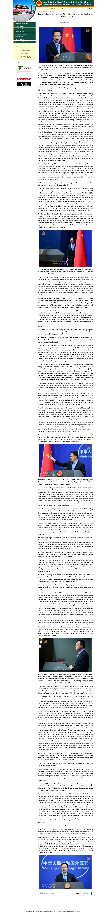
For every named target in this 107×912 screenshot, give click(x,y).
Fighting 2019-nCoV (25, 53)
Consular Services (19, 31)
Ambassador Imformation (21, 23)
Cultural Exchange (19, 39)
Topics (18, 46)
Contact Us (52, 8)
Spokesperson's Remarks (21, 42)
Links (62, 8)
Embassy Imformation (20, 26)
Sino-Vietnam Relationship (21, 29)
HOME (38, 11)
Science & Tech (19, 36)
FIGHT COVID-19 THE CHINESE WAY (25, 56)
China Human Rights (25, 50)
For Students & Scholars (21, 34)
